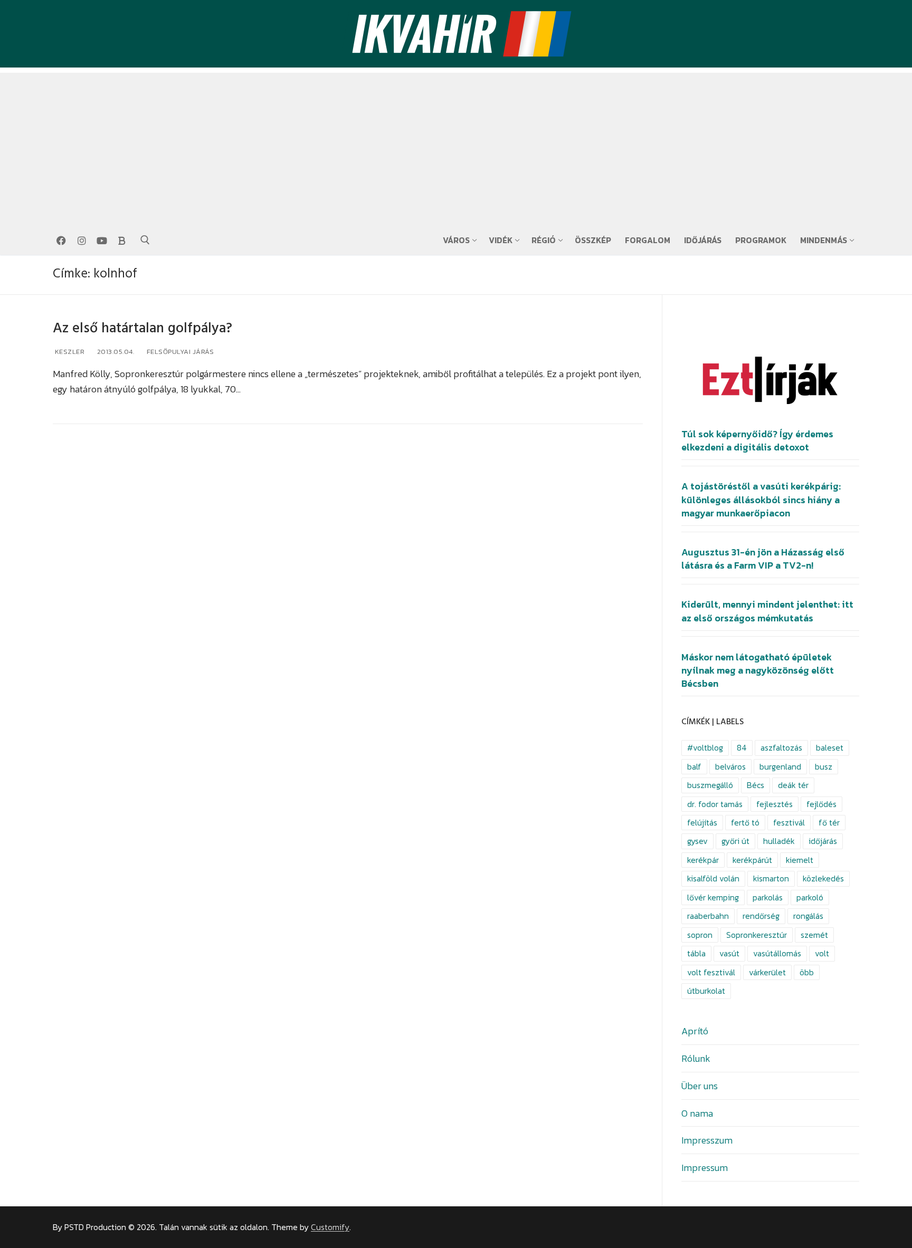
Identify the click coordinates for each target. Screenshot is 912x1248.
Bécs (755, 785)
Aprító (694, 1031)
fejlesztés (774, 804)
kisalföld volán (713, 878)
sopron (699, 935)
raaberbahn (708, 916)
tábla (696, 953)
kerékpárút (752, 860)
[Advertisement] (456, 146)
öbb (807, 972)
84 (742, 748)
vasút (729, 953)
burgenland (780, 767)
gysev (697, 841)
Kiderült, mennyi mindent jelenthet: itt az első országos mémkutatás (767, 611)
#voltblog (705, 748)
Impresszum (707, 1140)
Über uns (699, 1086)
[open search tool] (145, 240)
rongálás (808, 916)
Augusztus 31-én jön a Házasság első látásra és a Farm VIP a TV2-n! (762, 558)
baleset (829, 748)
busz (823, 767)
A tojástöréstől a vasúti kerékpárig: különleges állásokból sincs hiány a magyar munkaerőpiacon (761, 499)
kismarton (771, 878)
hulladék (779, 841)
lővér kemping (713, 897)
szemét (814, 935)
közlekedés (823, 878)
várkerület (767, 972)
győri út (735, 841)
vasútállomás (777, 953)
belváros (730, 767)
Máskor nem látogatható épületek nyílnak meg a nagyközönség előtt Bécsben (757, 670)
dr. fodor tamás (715, 804)
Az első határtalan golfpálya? (142, 328)
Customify (330, 1227)
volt (822, 953)
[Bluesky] (121, 240)
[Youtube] (101, 240)
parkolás (768, 897)
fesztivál (789, 823)
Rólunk (695, 1058)
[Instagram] (81, 240)
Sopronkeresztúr (756, 935)
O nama (697, 1113)
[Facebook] (61, 240)
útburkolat (706, 991)
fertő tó (745, 823)
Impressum (704, 1167)
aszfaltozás (781, 748)
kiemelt (799, 860)
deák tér (793, 785)
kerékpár (703, 860)
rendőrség (761, 916)
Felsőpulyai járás (179, 352)
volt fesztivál (711, 972)
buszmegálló (710, 785)
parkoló (809, 897)
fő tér (829, 823)
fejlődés (821, 804)
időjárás (823, 841)
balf (694, 767)
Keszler (68, 352)
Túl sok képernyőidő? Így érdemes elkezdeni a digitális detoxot (757, 440)
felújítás (702, 823)
